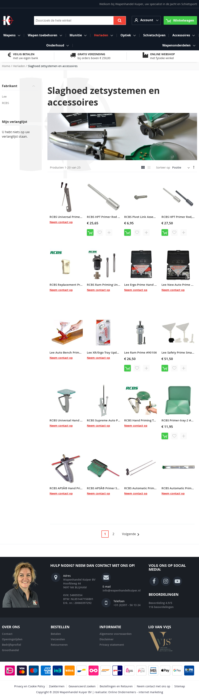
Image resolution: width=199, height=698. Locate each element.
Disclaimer (106, 639)
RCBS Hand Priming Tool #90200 (146, 420)
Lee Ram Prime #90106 (140, 352)
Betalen (56, 634)
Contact (7, 634)
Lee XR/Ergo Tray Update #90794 (110, 352)
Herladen (19, 66)
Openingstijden (12, 639)
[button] (146, 20)
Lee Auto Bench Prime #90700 (71, 352)
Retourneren (59, 644)
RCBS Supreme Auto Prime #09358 (111, 420)
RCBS (5, 103)
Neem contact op (61, 222)
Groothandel (10, 650)
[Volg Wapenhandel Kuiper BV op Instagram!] (165, 581)
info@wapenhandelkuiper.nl (122, 590)
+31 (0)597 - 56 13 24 (127, 605)
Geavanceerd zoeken (82, 686)
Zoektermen (57, 686)
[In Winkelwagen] (90, 232)
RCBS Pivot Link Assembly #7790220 (149, 217)
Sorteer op (163, 167)
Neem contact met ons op (153, 686)
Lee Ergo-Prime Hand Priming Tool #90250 (153, 285)
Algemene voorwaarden (116, 634)
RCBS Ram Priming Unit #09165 (109, 285)
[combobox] (80, 20)
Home (6, 66)
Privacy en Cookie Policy (29, 686)
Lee (4, 96)
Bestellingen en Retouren (116, 686)
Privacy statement (112, 644)
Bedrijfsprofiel (11, 644)
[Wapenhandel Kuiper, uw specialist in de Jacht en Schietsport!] (13, 20)
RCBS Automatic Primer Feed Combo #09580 (155, 488)
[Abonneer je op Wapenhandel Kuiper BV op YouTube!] (177, 581)
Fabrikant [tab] (9, 86)
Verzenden (58, 639)
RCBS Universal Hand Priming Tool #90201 (79, 420)
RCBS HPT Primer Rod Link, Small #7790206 (117, 217)
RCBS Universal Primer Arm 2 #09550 (76, 217)
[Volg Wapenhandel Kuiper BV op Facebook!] (154, 581)
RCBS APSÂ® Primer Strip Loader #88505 (115, 488)
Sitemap (179, 686)
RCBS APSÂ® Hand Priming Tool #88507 (77, 488)
